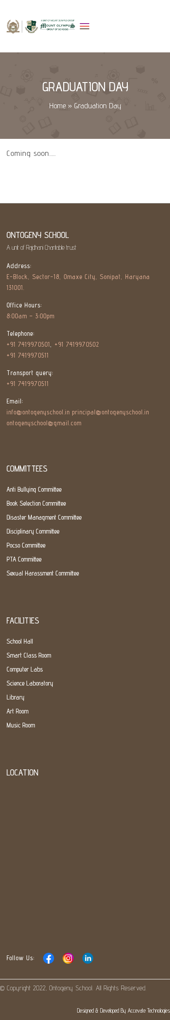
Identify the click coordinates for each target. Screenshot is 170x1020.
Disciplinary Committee (33, 531)
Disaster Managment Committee (44, 517)
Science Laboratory (30, 683)
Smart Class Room (29, 655)
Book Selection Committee (36, 503)
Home (57, 105)
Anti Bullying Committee (34, 489)
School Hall (20, 641)
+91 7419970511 (28, 355)
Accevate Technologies (149, 1010)
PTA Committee (24, 559)
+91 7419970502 (76, 344)
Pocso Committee (26, 545)
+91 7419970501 (28, 344)
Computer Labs (25, 669)
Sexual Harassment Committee (43, 573)
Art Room (17, 711)
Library (15, 697)
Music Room (21, 725)
